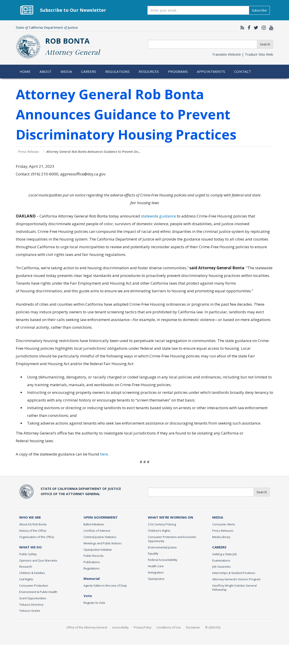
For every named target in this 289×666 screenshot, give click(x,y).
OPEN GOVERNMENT (101, 517)
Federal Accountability (162, 560)
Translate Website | (242, 54)
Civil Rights (26, 579)
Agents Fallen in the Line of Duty (105, 585)
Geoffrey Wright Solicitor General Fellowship (234, 587)
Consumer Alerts (223, 524)
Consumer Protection (33, 585)
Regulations (117, 71)
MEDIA (217, 517)
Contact (242, 71)
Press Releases (222, 531)
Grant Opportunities (32, 598)
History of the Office (32, 531)
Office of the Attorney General (86, 627)
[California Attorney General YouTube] (270, 27)
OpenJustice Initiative (98, 550)
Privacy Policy (142, 627)
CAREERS (219, 547)
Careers (88, 71)
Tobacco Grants (29, 611)
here (104, 454)
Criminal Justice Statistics (100, 537)
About (46, 71)
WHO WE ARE (30, 517)
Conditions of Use (168, 627)
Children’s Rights (159, 531)
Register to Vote (94, 603)
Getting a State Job (224, 554)
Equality (153, 553)
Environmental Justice (162, 547)
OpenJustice (156, 579)
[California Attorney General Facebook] (247, 27)
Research (25, 566)
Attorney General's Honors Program (236, 579)
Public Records (94, 556)
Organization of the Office (36, 537)
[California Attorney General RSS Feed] (241, 27)
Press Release (28, 151)
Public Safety (28, 554)
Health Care (156, 566)
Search (265, 44)
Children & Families (32, 573)
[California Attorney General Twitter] (255, 27)
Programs (178, 71)
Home (25, 71)
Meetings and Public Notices (103, 543)
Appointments (211, 71)
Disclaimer (193, 627)
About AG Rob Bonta (33, 524)
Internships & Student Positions (233, 573)
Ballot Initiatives (94, 524)
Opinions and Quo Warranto (38, 560)
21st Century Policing (162, 524)
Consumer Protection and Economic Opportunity (172, 539)
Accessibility (120, 627)
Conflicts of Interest (97, 531)
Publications (92, 562)
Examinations (221, 560)
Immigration (156, 572)
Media (66, 71)
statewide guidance (158, 216)
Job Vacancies (221, 566)
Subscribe (259, 10)
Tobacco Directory (31, 604)
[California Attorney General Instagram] (262, 27)
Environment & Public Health (38, 592)
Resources (149, 71)
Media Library (221, 537)
